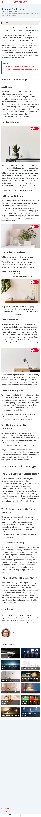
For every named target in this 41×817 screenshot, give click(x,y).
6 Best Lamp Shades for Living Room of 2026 (22, 70)
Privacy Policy (6, 811)
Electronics (6, 7)
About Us (5, 808)
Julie (4, 11)
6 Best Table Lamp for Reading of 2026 (20, 66)
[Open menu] (6, 2)
